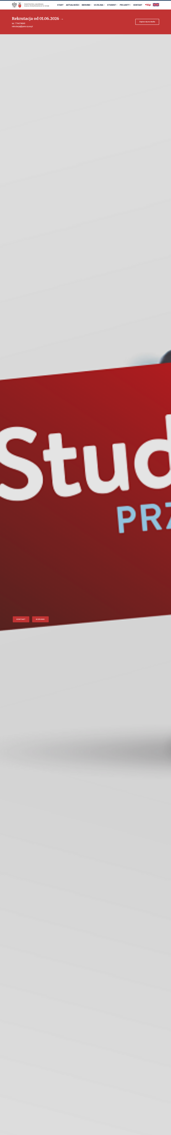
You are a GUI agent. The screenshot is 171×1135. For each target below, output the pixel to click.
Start (60, 5)
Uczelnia (98, 5)
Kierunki (86, 5)
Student (111, 5)
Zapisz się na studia (147, 22)
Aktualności (72, 5)
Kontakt (137, 5)
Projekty (125, 5)
